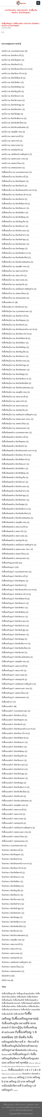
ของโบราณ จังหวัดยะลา (11, 96)
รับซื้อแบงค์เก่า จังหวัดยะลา (13, 760)
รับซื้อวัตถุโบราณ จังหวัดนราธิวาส (15, 334)
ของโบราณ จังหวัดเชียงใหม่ (12, 122)
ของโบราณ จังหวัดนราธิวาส (13, 73)
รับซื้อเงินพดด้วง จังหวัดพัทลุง (14, 473)
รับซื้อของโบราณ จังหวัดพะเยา (14, 208)
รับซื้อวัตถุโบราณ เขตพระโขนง (14, 423)
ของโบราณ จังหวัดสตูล (11, 114)
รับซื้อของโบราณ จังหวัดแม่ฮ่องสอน (16, 262)
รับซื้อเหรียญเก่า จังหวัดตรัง (13, 585)
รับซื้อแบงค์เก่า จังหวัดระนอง (13, 764)
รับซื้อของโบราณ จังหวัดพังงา (13, 212)
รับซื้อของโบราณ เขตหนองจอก (14, 298)
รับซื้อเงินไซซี (18, 1014)
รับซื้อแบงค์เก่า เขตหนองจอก (13, 841)
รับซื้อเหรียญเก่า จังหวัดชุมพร (13, 580)
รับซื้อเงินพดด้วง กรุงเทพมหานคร (15, 432)
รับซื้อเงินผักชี (18, 1000)
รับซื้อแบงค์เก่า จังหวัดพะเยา (13, 742)
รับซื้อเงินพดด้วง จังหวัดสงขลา (14, 500)
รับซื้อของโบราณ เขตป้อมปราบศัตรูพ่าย (17, 289)
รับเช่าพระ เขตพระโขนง (11, 966)
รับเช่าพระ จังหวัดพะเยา (11, 877)
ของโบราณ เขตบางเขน (11, 145)
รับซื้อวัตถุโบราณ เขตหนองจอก (14, 428)
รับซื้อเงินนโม (7, 1000)
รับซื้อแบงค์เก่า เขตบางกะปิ (12, 809)
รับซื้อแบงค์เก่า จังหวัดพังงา (13, 746)
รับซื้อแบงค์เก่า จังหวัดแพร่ (12, 796)
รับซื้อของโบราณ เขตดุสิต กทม (14, 266)
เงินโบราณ (6, 980)
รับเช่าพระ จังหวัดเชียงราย (12, 922)
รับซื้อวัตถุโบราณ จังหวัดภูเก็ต (14, 351)
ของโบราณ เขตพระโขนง (11, 163)
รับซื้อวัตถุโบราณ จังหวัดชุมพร (14, 320)
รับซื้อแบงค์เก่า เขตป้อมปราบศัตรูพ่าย (17, 827)
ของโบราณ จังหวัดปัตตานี (12, 78)
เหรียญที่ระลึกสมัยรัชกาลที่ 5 (18, 1084)
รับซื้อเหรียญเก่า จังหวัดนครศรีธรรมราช (18, 589)
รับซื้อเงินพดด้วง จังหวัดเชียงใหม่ (15, 513)
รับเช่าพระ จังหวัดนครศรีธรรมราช (15, 863)
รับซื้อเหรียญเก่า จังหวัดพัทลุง (13, 612)
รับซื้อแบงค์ (31, 1063)
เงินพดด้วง (6, 975)
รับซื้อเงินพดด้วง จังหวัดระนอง (14, 486)
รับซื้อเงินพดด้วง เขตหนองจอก (14, 558)
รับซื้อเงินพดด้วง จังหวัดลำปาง (14, 491)
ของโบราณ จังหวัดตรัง (11, 64)
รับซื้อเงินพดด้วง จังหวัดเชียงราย (15, 509)
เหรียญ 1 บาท (24, 1077)
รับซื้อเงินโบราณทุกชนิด (30, 1009)
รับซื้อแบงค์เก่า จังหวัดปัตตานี (14, 738)
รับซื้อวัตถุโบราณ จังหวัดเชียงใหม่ (15, 383)
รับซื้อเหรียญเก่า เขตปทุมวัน (13, 679)
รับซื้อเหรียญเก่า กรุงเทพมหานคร (15, 571)
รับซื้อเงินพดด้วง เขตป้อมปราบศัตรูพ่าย (17, 544)
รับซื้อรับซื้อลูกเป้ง (9, 993)
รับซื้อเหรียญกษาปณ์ (10, 562)
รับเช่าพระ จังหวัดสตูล (10, 917)
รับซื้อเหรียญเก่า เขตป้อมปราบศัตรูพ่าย (17, 684)
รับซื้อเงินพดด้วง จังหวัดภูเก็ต (13, 477)
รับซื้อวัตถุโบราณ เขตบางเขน (13, 405)
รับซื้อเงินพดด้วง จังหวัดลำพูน (14, 495)
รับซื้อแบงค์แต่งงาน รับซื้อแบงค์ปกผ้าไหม (11, 1074)
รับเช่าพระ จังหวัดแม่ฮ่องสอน (13, 935)
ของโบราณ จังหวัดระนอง (12, 100)
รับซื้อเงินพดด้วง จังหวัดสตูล (13, 504)
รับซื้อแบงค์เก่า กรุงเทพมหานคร (14, 711)
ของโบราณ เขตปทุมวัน (11, 149)
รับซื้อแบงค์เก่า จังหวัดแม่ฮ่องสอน (15, 800)
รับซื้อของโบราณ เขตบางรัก (13, 275)
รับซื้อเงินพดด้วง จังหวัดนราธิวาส (15, 455)
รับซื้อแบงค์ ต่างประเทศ (31, 1067)
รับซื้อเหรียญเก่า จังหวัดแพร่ (13, 652)
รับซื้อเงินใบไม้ (7, 1014)
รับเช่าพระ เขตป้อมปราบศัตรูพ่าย (15, 962)
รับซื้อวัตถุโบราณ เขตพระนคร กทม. (16, 419)
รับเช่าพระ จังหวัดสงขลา (11, 913)
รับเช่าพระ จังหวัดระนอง (11, 899)
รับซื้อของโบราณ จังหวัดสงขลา (14, 244)
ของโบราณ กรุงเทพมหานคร (13, 51)
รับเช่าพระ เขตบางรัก (10, 949)
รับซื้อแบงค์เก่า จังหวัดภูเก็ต (13, 756)
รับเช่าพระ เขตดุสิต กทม (11, 940)
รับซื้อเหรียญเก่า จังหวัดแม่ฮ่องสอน (16, 657)
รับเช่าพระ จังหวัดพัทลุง (11, 886)
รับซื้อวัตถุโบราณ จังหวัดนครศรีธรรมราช (18, 329)
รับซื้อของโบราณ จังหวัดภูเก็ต (13, 221)
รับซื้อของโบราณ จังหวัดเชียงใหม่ (15, 257)
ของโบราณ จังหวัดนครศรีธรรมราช (16, 69)
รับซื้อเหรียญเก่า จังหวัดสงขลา (14, 634)
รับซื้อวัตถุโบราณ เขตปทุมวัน (13, 410)
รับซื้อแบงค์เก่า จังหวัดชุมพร (13, 720)
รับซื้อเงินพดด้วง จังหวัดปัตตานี (14, 459)
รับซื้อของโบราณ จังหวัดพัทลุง (14, 217)
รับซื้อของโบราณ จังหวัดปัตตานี (14, 203)
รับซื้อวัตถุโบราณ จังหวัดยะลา (14, 356)
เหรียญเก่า (7, 1090)
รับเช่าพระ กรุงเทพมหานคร (13, 845)
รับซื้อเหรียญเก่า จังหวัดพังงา (13, 607)
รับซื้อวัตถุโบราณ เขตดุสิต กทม (14, 392)
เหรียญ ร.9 (30, 1086)
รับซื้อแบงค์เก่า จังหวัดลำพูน (13, 773)
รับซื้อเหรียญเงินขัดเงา (19, 1056)
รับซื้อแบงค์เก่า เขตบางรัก (12, 814)
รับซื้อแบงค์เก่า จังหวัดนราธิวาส (14, 733)
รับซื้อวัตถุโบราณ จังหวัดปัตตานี (14, 338)
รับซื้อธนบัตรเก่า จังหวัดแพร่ (13, 307)
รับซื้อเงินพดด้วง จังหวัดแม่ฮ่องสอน (16, 518)
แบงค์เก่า (16, 1090)
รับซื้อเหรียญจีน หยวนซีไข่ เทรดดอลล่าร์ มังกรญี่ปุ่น (19, 1025)
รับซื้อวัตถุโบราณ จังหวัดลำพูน (14, 365)
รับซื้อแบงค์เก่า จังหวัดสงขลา (13, 778)
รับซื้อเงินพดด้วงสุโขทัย (30, 1003)
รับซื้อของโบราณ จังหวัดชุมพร (14, 181)
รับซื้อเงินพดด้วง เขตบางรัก (13, 531)
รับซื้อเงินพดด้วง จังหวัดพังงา (13, 468)
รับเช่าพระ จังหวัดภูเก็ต (11, 890)
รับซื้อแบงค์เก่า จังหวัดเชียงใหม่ (14, 791)
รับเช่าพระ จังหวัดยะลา (11, 895)
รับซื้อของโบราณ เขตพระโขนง (14, 293)
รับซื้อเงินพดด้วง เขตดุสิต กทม (14, 522)
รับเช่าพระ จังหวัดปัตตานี (12, 872)
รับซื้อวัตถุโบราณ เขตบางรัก (13, 401)
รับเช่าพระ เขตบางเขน (10, 953)
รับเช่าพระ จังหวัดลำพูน (11, 908)
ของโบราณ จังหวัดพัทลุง (11, 87)
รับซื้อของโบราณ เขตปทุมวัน (13, 284)
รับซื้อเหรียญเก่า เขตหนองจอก (14, 697)
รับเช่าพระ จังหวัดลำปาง (11, 904)
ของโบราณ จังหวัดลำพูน (11, 105)
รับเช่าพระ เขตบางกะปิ (11, 944)
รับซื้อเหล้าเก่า (7, 702)
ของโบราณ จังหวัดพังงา (11, 82)
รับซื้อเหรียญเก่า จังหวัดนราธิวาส (15, 594)
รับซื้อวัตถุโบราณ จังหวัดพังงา (14, 342)
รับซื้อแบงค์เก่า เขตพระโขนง (13, 836)
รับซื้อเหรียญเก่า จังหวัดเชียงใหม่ (15, 648)
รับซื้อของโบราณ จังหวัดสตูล (13, 248)
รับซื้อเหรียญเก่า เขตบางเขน (13, 675)
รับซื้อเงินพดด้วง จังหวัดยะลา (13, 482)
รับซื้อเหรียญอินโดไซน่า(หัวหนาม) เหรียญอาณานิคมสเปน (20, 1048)
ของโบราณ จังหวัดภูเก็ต (11, 91)
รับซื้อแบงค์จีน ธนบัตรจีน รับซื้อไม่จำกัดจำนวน (15, 1067)
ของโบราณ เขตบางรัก (10, 141)
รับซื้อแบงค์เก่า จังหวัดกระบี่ (13, 715)
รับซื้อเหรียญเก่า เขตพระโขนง (14, 693)
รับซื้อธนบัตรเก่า (8, 302)
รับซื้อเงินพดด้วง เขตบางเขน (13, 536)
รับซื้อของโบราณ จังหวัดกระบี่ (13, 176)
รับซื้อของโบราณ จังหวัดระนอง (14, 230)
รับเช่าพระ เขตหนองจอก (11, 971)
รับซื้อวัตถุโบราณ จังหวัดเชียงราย (15, 378)
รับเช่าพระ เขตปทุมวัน (10, 958)
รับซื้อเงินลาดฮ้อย (9, 1006)
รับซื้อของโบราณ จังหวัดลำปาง (14, 235)
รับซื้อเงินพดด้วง (31, 1000)
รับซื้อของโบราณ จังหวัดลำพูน (14, 239)
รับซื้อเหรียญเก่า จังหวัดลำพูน (13, 630)
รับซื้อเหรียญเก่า (8, 567)
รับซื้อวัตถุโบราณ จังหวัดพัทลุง (14, 347)
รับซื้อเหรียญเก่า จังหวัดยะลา (13, 616)
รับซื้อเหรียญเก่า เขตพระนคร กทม (15, 688)
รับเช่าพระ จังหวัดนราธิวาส (12, 868)
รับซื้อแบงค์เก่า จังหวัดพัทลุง (13, 751)
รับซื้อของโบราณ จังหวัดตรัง (13, 185)
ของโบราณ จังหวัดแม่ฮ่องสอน (14, 127)
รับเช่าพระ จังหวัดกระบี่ (11, 850)
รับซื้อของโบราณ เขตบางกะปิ (13, 271)
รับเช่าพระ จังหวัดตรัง (10, 859)
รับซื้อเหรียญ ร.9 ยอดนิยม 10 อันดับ (19, 1035)
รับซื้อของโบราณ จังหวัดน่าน (13, 199)
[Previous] (5, 20)
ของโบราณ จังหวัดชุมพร (11, 60)
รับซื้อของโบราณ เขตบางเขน (13, 280)
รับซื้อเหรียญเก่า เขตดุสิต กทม (14, 661)
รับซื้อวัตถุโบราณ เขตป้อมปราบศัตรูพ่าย (18, 414)
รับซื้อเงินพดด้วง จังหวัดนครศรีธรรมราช (18, 450)
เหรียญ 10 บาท (17, 1082)
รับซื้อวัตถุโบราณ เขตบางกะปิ (13, 396)
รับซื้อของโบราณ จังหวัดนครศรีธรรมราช (18, 190)
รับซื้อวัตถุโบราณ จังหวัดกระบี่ (14, 316)
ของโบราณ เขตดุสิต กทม (12, 132)
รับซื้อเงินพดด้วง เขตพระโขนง (14, 553)
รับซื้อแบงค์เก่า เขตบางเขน (12, 818)
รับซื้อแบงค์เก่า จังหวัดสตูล (12, 782)
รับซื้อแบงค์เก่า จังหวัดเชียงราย (14, 787)
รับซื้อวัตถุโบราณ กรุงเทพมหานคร (15, 311)
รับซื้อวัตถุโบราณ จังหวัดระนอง (14, 360)
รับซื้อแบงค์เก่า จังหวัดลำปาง (13, 769)
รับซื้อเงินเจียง (33, 1006)
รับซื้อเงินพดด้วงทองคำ (11, 1003)
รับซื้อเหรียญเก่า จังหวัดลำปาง (14, 625)
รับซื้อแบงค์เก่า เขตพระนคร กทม (15, 832)
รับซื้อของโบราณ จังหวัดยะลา (13, 226)
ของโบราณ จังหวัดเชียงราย (12, 118)
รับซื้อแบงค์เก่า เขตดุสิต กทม (13, 805)
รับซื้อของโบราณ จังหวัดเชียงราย (15, 253)
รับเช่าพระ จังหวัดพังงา (11, 881)
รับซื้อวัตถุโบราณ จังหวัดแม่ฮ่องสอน (16, 387)
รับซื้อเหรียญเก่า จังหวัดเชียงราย (15, 643)
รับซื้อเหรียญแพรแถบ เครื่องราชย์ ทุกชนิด (20, 1061)
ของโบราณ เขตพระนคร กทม (13, 158)
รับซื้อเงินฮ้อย (22, 1006)
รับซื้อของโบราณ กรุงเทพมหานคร (15, 172)
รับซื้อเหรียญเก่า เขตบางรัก (12, 670)
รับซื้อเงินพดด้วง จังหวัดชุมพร (14, 441)
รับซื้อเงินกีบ (21, 997)
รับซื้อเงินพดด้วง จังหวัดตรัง (13, 446)
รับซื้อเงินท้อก (32, 997)
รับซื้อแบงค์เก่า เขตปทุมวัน (12, 823)
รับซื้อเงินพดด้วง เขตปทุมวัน (13, 540)
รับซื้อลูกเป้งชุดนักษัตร (25, 993)
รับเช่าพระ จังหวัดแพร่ (10, 931)
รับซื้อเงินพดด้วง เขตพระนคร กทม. (16, 549)
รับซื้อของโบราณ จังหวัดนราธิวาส (15, 194)
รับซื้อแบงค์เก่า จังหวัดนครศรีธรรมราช (17, 729)
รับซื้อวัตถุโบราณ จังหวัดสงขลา (14, 369)
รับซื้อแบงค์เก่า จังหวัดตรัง (12, 724)
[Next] (37, 20)
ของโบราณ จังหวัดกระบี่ (11, 55)
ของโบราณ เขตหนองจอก (12, 167)
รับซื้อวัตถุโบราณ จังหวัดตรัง (13, 325)
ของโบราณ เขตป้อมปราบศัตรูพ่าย (15, 154)
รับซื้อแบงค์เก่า (7, 706)
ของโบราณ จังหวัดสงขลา (12, 109)
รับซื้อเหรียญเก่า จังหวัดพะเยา (14, 603)
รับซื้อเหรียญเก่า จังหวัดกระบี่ (13, 576)
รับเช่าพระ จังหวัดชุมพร (11, 854)
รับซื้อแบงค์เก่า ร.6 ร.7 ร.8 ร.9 (24, 1070)
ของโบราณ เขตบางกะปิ (11, 136)
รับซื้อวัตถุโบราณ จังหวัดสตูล (13, 374)
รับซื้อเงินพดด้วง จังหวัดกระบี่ (13, 437)
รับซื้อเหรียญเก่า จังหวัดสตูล (13, 639)
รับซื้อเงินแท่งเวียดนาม (11, 1009)
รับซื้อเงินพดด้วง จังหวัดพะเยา (14, 464)
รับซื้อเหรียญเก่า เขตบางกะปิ (13, 666)
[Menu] (38, 3)
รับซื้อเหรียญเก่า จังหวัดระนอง (14, 621)
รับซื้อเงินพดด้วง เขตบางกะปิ (13, 527)
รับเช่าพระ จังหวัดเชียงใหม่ (12, 926)
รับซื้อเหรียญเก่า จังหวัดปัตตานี (14, 598)
